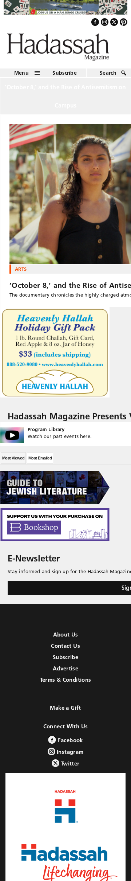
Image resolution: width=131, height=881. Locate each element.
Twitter (69, 767)
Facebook (69, 744)
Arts (21, 272)
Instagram (69, 755)
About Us (65, 638)
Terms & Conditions (65, 683)
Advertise (65, 672)
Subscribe (64, 76)
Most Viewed (13, 462)
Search (108, 76)
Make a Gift (65, 711)
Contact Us (65, 649)
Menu (21, 76)
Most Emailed (40, 462)
